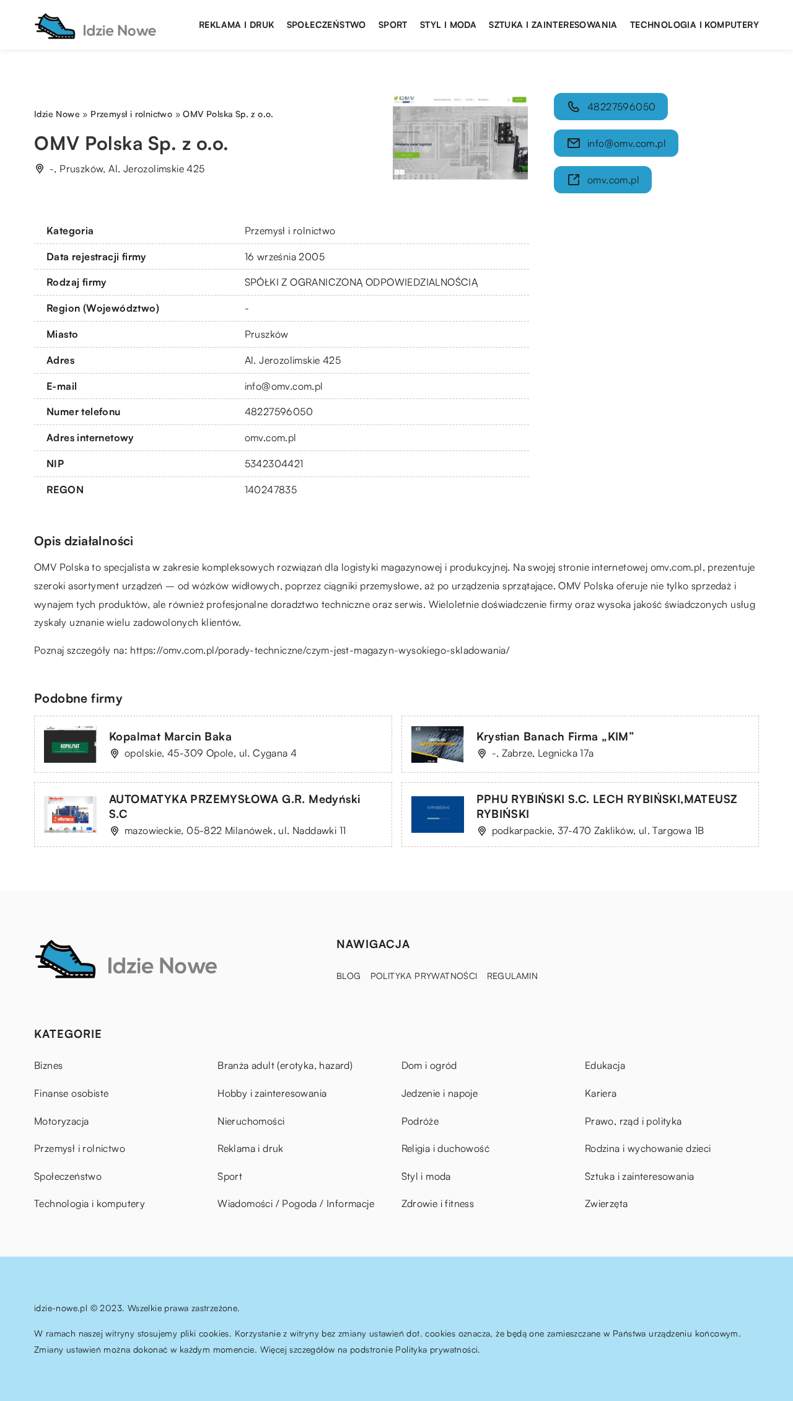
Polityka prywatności (424, 975)
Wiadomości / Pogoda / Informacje (295, 1203)
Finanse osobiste (71, 1093)
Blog (348, 975)
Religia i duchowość (445, 1148)
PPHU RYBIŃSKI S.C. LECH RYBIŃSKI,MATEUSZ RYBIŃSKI (607, 806)
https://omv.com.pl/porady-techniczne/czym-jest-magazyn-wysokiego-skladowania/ (320, 650)
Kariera (601, 1093)
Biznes (48, 1065)
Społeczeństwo (326, 24)
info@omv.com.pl (284, 386)
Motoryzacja (61, 1121)
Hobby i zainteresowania (271, 1093)
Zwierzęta (606, 1203)
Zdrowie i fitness (438, 1203)
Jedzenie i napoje (439, 1093)
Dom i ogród (429, 1065)
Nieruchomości (250, 1121)
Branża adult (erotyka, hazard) (285, 1065)
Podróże (420, 1121)
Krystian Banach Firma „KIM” (555, 736)
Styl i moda (448, 24)
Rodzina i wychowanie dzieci (648, 1148)
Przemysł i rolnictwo (290, 230)
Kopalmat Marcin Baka (170, 736)
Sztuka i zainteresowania (553, 24)
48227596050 (279, 411)
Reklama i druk (236, 24)
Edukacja (605, 1065)
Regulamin (512, 975)
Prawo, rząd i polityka (633, 1121)
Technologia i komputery (694, 24)
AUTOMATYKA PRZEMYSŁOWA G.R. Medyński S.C (234, 806)
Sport (393, 24)
